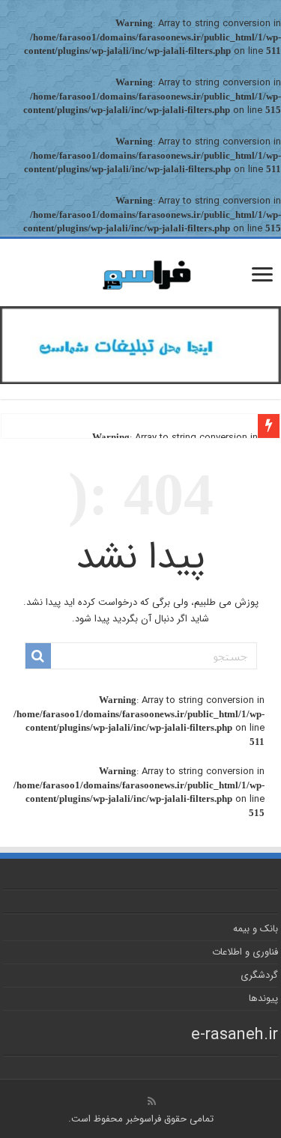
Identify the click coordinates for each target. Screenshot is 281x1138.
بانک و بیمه (255, 929)
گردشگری (259, 975)
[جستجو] (38, 656)
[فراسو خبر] (141, 269)
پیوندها (263, 998)
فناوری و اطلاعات (245, 952)
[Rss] (151, 1101)
